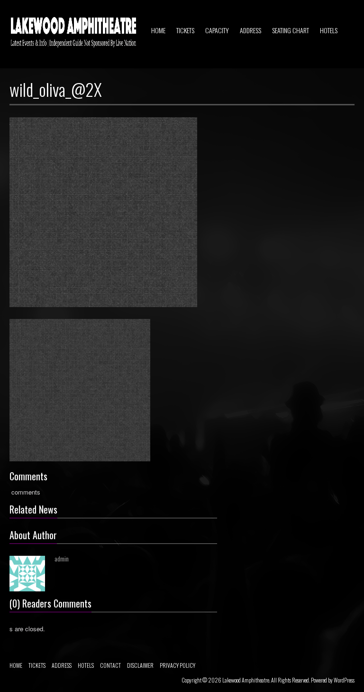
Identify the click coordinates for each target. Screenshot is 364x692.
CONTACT (110, 665)
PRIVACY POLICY (177, 665)
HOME (158, 30)
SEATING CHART (290, 30)
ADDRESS (250, 30)
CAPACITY (217, 30)
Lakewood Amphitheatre (245, 680)
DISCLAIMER (140, 665)
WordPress (344, 680)
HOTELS (328, 30)
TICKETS (185, 30)
